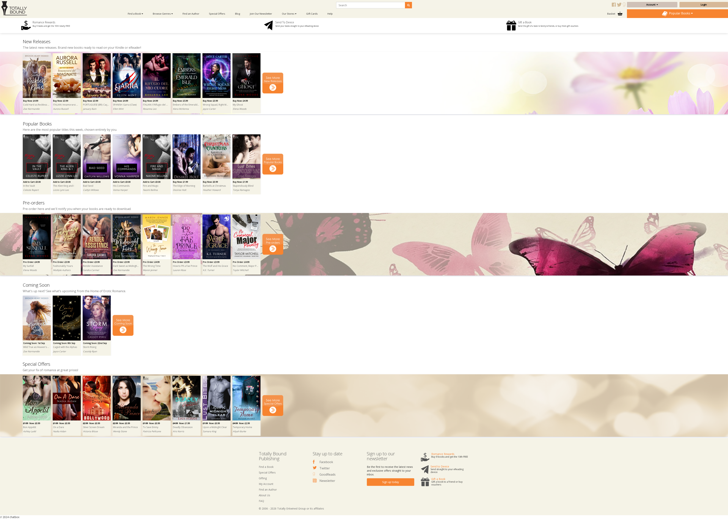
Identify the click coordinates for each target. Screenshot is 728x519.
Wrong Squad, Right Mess (216, 104)
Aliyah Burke (239, 431)
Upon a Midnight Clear (215, 427)
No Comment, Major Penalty (246, 266)
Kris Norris (178, 431)
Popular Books (679, 13)
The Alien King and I (63, 185)
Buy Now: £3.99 (60, 100)
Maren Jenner (150, 270)
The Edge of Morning (184, 185)
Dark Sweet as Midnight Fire (126, 266)
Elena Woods (239, 108)
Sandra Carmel (91, 270)
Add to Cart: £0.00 (32, 181)
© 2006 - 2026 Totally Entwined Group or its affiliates (291, 508)
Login (704, 4)
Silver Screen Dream (93, 427)
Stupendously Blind (243, 185)
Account (651, 4)
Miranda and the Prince (125, 427)
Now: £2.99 (241, 423)
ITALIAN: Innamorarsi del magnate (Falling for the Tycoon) (66, 104)
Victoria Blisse (90, 431)
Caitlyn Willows (91, 190)
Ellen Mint (118, 108)
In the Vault (29, 185)
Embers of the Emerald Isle (186, 104)
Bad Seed (88, 185)
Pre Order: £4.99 (31, 262)
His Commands (121, 185)
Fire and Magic (150, 185)
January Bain (89, 108)
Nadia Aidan (59, 431)
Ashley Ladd (29, 431)
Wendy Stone (120, 431)
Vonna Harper (120, 190)
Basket (611, 13)
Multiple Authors (62, 270)
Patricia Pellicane (152, 431)
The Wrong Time (152, 266)
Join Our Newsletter (261, 13)
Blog (237, 13)
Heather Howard (211, 190)
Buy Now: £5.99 (180, 100)
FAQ (261, 501)
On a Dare (58, 427)
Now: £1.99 (181, 423)
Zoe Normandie (31, 108)
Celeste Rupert (31, 190)
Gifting (263, 478)
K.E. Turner (208, 270)
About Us (264, 495)
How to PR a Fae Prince (185, 266)
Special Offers (217, 13)
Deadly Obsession (183, 427)
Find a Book (266, 467)
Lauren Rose (179, 270)
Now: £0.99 (31, 423)
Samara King (209, 431)
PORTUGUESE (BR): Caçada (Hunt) (96, 104)
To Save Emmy (150, 427)
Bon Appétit (29, 427)
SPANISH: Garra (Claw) (124, 104)
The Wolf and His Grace (215, 266)
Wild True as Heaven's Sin (36, 347)
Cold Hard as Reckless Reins (36, 104)
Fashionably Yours (63, 266)
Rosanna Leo (149, 108)
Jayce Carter (209, 108)
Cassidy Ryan (90, 351)
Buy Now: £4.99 (30, 100)
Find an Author (191, 13)
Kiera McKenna (181, 108)
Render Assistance (93, 266)
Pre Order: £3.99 (61, 262)
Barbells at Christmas (214, 185)
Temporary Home (242, 427)
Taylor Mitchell (240, 270)
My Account (266, 484)
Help (330, 13)
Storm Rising (89, 347)
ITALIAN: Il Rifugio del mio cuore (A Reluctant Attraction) (156, 104)
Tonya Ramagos (241, 190)
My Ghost (238, 104)
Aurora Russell (60, 108)
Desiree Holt (179, 190)
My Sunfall (28, 266)
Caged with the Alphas (65, 347)
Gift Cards (312, 13)
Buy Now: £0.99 (210, 181)
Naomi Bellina (150, 190)
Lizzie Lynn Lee (61, 190)
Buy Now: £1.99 (180, 181)
